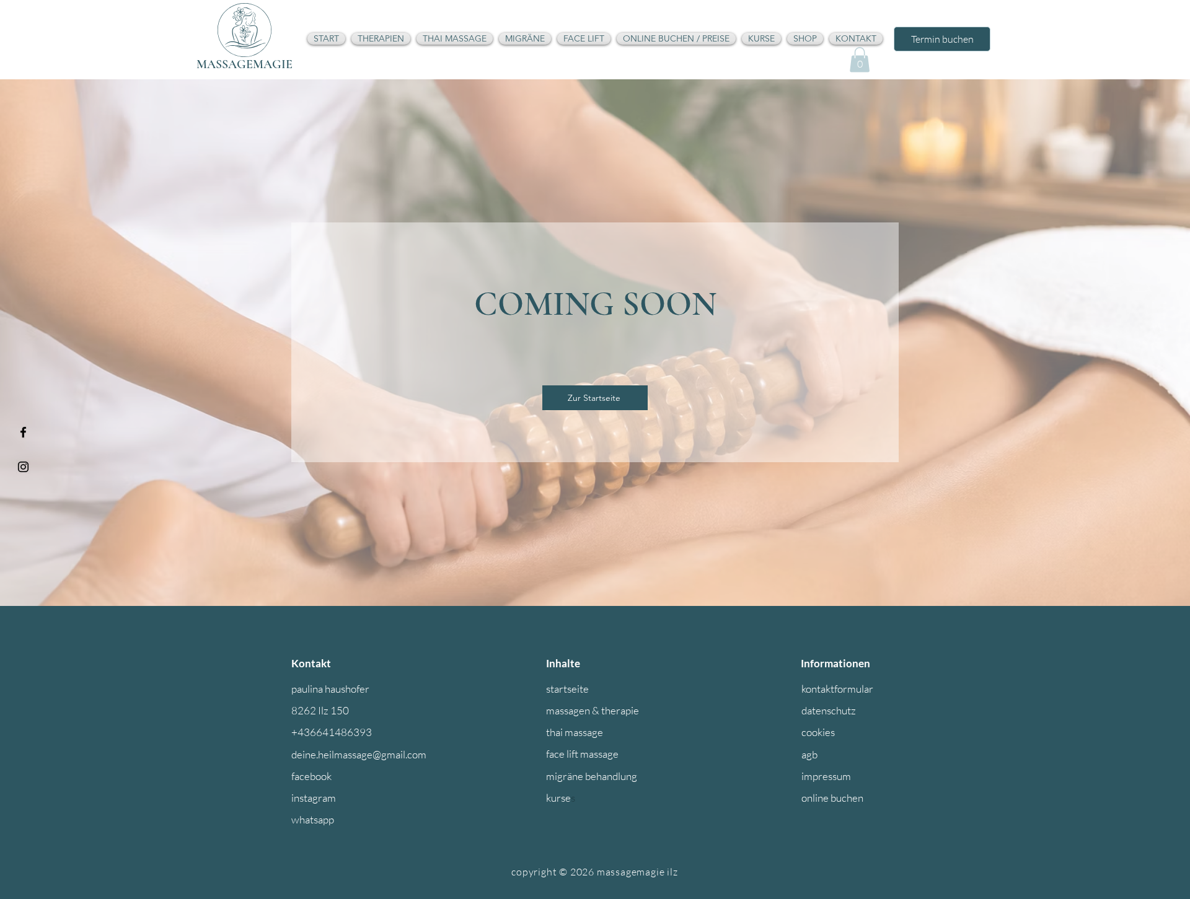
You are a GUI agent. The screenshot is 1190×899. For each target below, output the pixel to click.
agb (809, 754)
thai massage (574, 732)
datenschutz (828, 710)
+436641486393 (331, 732)
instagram (313, 797)
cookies (818, 732)
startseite (567, 688)
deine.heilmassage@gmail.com (358, 754)
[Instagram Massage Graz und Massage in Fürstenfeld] (23, 467)
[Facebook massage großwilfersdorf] (23, 432)
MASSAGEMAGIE (244, 64)
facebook (311, 776)
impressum (826, 776)
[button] (859, 59)
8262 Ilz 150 (320, 710)
